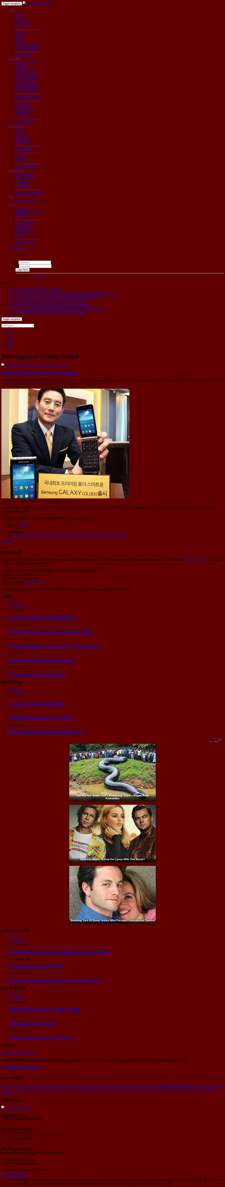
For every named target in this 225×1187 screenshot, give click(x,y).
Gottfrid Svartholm (114, 1086)
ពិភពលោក (21, 25)
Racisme (147, 1086)
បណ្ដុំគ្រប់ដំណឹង (23, 55)
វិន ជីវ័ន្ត (23, 524)
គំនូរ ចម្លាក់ (21, 66)
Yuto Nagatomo (142, 1089)
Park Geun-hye (133, 1086)
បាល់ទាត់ (20, 130)
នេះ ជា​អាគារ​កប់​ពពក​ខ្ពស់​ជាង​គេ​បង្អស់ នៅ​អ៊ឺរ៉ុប (36, 704)
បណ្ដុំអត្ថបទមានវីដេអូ (26, 200)
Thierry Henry (9, 1086)
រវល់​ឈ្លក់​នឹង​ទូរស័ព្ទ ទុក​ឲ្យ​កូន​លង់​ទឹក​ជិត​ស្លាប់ (35, 966)
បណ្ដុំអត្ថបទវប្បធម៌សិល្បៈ (28, 96)
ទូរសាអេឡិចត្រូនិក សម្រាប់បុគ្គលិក (21, 1067)
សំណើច (19, 234)
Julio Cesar (74, 1089)
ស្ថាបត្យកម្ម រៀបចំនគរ (26, 62)
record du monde (54, 1086)
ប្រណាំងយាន (22, 138)
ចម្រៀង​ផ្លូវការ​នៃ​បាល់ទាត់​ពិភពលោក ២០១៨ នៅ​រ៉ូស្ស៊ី (39, 718)
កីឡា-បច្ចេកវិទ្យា (16, 126)
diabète (63, 1089)
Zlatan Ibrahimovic (90, 1089)
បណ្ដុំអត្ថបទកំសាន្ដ (25, 241)
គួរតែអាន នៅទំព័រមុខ (34, 535)
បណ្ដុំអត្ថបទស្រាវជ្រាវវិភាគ (29, 193)
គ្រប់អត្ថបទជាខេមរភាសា (59, 535)
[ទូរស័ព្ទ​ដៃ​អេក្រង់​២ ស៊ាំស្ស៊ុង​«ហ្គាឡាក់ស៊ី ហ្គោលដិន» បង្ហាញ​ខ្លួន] (34, 365)
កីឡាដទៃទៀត (22, 141)
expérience (128, 1089)
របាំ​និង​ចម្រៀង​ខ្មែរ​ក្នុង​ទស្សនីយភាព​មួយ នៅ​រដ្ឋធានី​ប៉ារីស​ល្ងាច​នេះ (46, 732)
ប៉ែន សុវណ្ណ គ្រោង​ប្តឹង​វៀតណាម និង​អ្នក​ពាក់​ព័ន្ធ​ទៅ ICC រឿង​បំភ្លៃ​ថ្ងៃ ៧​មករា (54, 646)
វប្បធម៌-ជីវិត (14, 59)
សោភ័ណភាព (22, 111)
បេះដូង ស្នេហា (22, 115)
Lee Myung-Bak (159, 1089)
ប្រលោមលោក (22, 227)
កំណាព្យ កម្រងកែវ (24, 231)
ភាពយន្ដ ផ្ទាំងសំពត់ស (26, 86)
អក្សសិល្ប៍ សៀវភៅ (25, 78)
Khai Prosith (24, 1086)
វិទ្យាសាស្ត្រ (21, 159)
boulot (79, 1086)
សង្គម (18, 36)
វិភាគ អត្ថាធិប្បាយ (24, 174)
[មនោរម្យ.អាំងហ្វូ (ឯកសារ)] (37, 3)
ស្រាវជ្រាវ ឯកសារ (24, 178)
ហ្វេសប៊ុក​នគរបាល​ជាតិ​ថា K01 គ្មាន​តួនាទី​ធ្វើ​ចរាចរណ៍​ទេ (42, 618)
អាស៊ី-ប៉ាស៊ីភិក (22, 21)
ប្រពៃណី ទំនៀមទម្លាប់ (26, 89)
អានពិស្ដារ (6, 542)
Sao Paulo (70, 1086)
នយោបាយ (21, 32)
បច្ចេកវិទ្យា (20, 155)
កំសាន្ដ (11, 204)
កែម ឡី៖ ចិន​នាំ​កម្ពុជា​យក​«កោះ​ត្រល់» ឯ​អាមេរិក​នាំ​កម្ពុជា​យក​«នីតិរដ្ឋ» (50, 632)
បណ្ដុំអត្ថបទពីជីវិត (24, 122)
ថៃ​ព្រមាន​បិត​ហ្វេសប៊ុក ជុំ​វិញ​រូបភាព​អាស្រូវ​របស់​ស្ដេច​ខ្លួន (41, 660)
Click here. (39, 276)
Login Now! (22, 269)
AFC (40, 1089)
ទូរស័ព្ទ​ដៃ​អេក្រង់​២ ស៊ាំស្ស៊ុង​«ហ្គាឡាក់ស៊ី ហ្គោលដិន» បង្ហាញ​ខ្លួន (39, 373)
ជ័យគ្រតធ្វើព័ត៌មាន (25, 223)
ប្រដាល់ (19, 134)
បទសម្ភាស (21, 182)
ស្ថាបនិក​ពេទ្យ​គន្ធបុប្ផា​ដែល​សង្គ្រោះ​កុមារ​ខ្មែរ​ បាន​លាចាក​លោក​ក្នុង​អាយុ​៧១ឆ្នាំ (53, 980)
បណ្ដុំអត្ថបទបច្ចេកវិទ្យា (26, 166)
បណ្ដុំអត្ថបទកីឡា (24, 148)
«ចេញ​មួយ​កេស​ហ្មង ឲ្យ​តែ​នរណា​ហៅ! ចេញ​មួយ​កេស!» (41, 1038)
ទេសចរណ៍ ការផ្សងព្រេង (28, 212)
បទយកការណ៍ (22, 186)
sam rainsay (206, 1089)
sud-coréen (157, 1086)
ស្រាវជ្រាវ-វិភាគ (16, 170)
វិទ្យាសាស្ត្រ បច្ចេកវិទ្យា (84, 535)
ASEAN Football (28, 1089)
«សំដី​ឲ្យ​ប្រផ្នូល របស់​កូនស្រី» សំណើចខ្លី (32, 1024)
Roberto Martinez (191, 1089)
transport (210, 1086)
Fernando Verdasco (93, 1086)
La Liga (14, 1089)
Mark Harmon (175, 1089)
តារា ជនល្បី (21, 208)
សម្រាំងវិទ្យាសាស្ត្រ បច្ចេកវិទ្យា (112, 535)
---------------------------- (27, 29)
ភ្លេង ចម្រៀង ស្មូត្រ (24, 70)
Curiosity (199, 1086)
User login (20, 248)
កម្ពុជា (18, 14)
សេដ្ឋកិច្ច (19, 40)
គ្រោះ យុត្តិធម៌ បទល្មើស (27, 44)
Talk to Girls (37, 1086)
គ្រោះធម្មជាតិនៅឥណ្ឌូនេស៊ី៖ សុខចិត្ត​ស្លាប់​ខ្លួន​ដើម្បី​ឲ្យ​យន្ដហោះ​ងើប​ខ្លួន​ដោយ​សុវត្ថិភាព (59, 952)
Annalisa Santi (51, 1089)
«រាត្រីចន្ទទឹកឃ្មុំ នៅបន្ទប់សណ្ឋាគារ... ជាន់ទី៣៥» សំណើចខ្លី (44, 1010)
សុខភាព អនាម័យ (24, 107)
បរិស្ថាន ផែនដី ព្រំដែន (26, 48)
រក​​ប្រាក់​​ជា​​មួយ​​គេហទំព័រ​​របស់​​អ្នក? (18, 1053)
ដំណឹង (11, 10)
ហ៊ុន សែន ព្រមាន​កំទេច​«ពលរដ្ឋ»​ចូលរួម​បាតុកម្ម (36, 675)
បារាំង (18, 17)
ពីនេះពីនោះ (21, 216)
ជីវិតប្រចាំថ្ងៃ (21, 103)
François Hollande (179, 1086)
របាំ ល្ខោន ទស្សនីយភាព (27, 74)
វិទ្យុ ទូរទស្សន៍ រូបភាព (26, 82)
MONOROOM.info (195, 559)
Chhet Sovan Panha (111, 1089)
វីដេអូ (11, 196)
